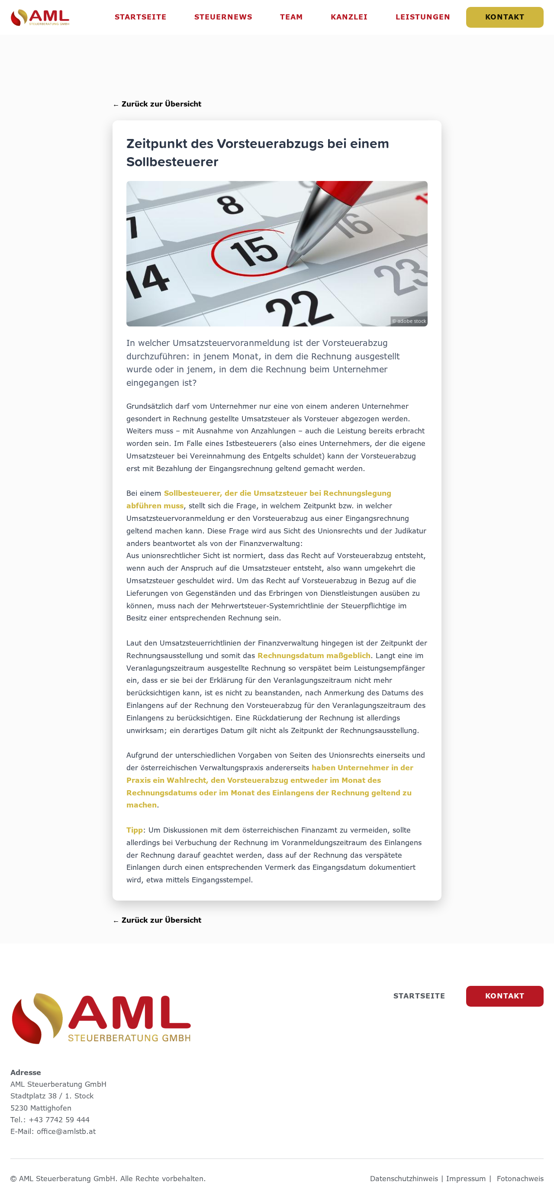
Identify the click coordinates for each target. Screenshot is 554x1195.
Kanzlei (349, 17)
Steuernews (223, 17)
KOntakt (505, 996)
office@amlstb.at (66, 1131)
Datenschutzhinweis (404, 1178)
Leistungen (423, 17)
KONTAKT (505, 17)
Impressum (466, 1178)
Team (291, 17)
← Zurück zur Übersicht (157, 104)
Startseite (141, 17)
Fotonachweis (520, 1178)
